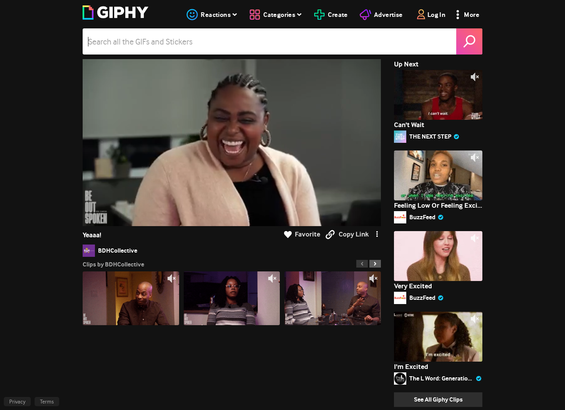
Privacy (17, 401)
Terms (47, 401)
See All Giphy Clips (438, 399)
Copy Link (354, 234)
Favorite (307, 234)
